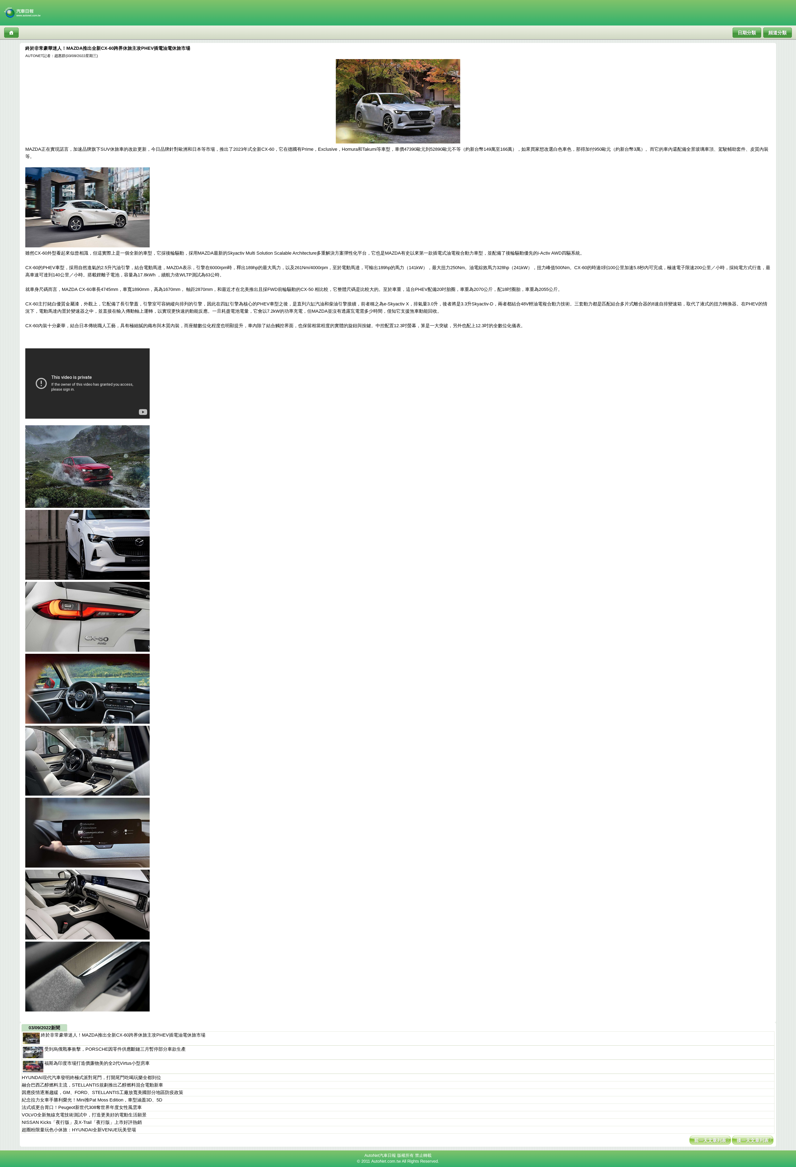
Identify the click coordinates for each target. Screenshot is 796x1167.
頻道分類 (777, 32)
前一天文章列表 (710, 1140)
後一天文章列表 (753, 1140)
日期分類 (747, 32)
